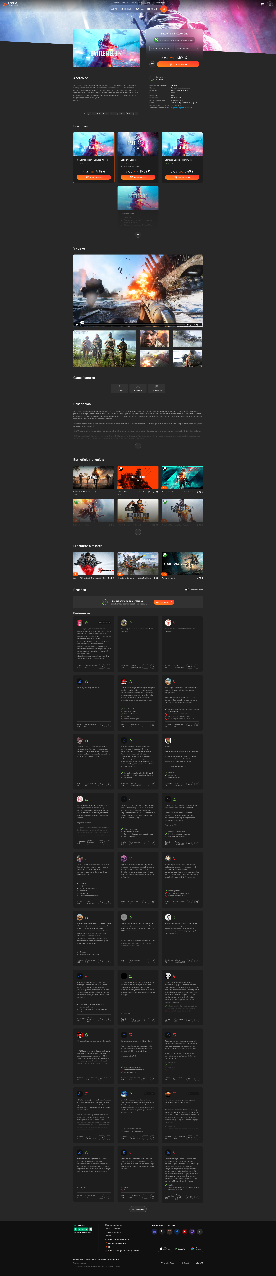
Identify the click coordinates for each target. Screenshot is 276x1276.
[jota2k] (124, 622)
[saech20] (80, 681)
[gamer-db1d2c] (80, 917)
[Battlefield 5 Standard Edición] (182, 152)
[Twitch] (192, 1232)
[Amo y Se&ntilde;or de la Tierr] (168, 681)
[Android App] (180, 1249)
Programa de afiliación (113, 1232)
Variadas (174, 105)
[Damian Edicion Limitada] (80, 858)
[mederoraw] (80, 740)
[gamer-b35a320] (124, 740)
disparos (113, 114)
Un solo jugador (191, 103)
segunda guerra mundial (100, 114)
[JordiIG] (168, 1094)
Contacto (108, 1236)
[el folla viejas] (168, 622)
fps (89, 114)
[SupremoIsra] (168, 1152)
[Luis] (124, 858)
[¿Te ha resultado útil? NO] (108, 666)
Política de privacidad (112, 1229)
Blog (148, 3)
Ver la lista (174, 85)
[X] (162, 1232)
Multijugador (181, 103)
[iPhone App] (165, 1249)
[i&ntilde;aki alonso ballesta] (168, 1035)
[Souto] (168, 799)
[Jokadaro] (80, 799)
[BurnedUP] (80, 1094)
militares (130, 114)
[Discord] (154, 1232)
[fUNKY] (124, 976)
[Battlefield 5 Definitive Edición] (138, 152)
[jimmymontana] (80, 1035)
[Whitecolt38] (124, 1152)
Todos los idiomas (196, 590)
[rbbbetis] (80, 976)
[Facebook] (177, 1232)
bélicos (122, 114)
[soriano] (124, 917)
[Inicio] (10, 4)
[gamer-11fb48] (124, 1035)
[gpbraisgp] (80, 622)
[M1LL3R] (168, 976)
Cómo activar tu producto (180, 90)
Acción (173, 103)
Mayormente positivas (179, 108)
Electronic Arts (176, 98)
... (136, 114)
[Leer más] (94, 820)
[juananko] (80, 1152)
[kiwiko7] (168, 740)
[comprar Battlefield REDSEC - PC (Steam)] (93, 477)
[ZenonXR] (168, 917)
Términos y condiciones (113, 1225)
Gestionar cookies (79, 1263)
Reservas (125, 3)
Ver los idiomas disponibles (180, 88)
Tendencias (115, 3)
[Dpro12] (124, 681)
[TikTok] (200, 1232)
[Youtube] (185, 1232)
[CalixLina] (124, 1094)
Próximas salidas (137, 3)
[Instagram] (169, 1232)
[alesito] (124, 799)
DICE (173, 95)
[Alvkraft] (168, 858)
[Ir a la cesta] (262, 4)
